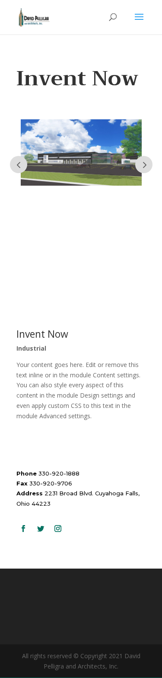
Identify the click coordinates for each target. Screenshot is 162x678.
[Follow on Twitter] (41, 528)
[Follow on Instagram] (58, 528)
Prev (18, 164)
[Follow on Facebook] (23, 528)
